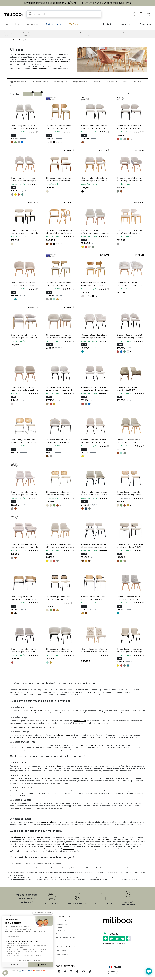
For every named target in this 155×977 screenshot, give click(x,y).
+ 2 (25, 194)
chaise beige (40, 837)
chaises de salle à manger (56, 62)
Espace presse (61, 924)
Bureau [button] (44, 33)
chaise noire (103, 839)
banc (61, 55)
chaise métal (46, 822)
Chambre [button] (79, 33)
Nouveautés (11, 24)
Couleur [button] (111, 81)
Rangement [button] (66, 33)
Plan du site (60, 931)
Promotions (32, 24)
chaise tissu (56, 766)
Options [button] (14, 86)
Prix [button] (125, 81)
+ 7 (61, 299)
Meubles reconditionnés (141, 33)
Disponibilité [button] (79, 81)
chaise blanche (18, 837)
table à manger (39, 69)
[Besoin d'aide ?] (149, 971)
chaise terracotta (70, 844)
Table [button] (54, 33)
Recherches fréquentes (65, 937)
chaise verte (68, 849)
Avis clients (60, 927)
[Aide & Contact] (133, 14)
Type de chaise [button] (17, 81)
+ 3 (96, 296)
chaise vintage (63, 735)
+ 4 (61, 244)
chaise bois (45, 778)
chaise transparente (88, 745)
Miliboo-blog (61, 951)
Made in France (54, 24)
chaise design (20, 55)
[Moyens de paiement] (31, 970)
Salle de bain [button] (91, 34)
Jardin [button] (115, 33)
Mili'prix (73, 24)
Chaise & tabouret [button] (26, 34)
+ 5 (61, 142)
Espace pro (145, 24)
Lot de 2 (28, 94)
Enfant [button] (105, 33)
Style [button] (136, 81)
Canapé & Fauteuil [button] (8, 34)
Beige (37, 94)
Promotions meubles (64, 934)
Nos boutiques (127, 24)
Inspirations (108, 24)
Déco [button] (125, 33)
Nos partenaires (62, 954)
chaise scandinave (38, 711)
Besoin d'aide (61, 921)
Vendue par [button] (60, 81)
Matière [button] (96, 81)
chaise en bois (27, 59)
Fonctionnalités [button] (39, 81)
